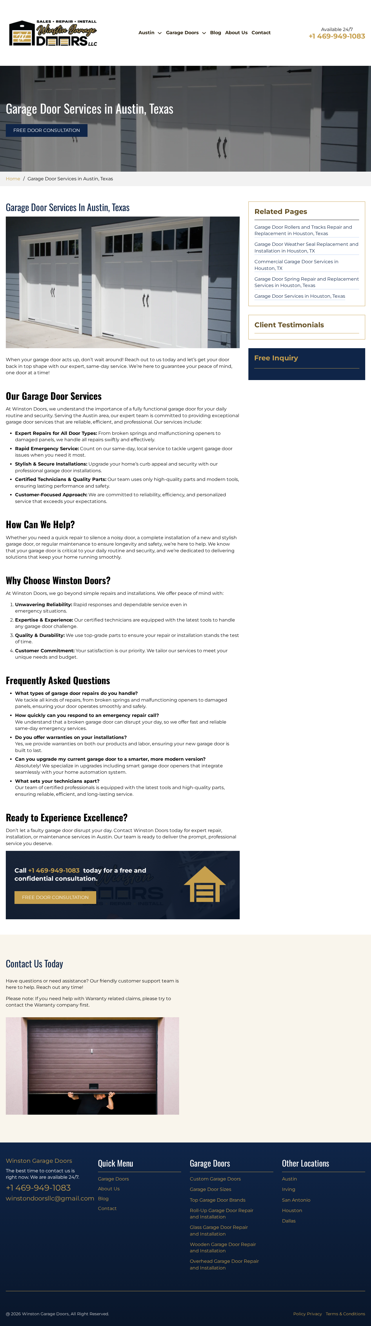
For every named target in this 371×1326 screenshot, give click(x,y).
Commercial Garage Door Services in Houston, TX (296, 265)
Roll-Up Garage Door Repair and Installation (221, 1214)
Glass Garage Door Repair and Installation (219, 1231)
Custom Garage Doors (215, 1179)
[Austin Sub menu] (159, 33)
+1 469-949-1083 (337, 36)
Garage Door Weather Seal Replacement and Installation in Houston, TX (306, 247)
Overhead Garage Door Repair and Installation (224, 1264)
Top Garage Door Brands (217, 1200)
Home (13, 178)
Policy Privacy (307, 1313)
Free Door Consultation (46, 130)
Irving (288, 1189)
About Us (236, 32)
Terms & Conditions (345, 1313)
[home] (53, 33)
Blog (215, 32)
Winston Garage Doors (39, 1161)
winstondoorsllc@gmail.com (47, 1198)
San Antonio (296, 1200)
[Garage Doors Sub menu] (204, 33)
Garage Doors (182, 32)
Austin (146, 32)
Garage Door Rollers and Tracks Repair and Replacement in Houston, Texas (303, 230)
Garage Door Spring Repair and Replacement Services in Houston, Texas (306, 282)
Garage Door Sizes (210, 1189)
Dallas (289, 1221)
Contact (261, 32)
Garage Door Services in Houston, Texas (299, 296)
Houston (292, 1210)
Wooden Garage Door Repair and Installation (223, 1248)
